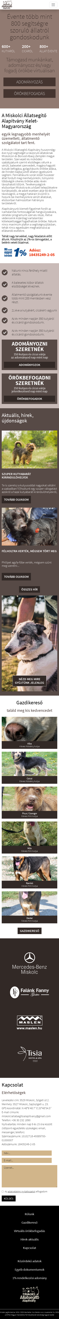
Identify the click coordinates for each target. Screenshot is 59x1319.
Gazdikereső (29, 931)
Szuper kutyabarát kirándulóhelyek (16, 475)
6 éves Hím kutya (29, 815)
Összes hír (29, 589)
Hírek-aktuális (29, 1239)
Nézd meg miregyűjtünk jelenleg (29, 681)
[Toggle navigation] (53, 5)
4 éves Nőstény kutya (29, 745)
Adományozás (29, 82)
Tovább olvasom (16, 500)
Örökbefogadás (29, 93)
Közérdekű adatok (30, 1261)
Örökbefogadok (29, 399)
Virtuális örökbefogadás (29, 1231)
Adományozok (29, 365)
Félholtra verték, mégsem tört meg (29, 551)
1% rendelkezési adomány (29, 1278)
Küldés (8, 1198)
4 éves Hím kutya (29, 884)
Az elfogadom (26, 1191)
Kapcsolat (29, 1248)
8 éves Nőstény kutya (29, 780)
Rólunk (29, 1214)
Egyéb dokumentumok (29, 1270)
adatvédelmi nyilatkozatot (21, 1191)
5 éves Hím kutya (29, 919)
